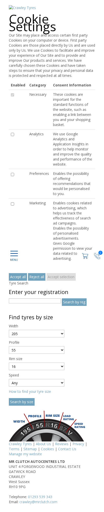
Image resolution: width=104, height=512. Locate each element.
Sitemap (30, 448)
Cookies (47, 448)
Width (13, 326)
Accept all (18, 276)
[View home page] (22, 7)
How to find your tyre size (30, 391)
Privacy (78, 443)
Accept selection (61, 276)
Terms (14, 448)
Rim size (15, 358)
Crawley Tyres (20, 443)
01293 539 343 (40, 496)
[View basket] (85, 255)
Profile (14, 342)
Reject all (36, 276)
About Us (43, 443)
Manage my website (25, 454)
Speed (14, 375)
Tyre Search (18, 283)
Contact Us (67, 448)
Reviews (61, 443)
